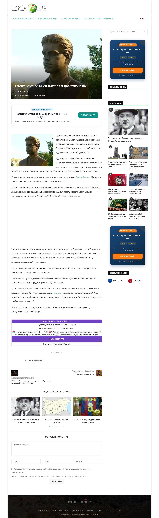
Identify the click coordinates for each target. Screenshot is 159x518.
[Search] (146, 18)
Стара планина (70, 18)
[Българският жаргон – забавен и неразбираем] (56, 406)
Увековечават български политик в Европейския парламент (125, 139)
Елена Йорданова (23, 95)
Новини (108, 18)
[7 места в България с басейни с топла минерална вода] (138, 180)
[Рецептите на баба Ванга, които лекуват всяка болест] (138, 205)
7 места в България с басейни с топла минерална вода (137, 191)
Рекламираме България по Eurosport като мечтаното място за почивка (138, 165)
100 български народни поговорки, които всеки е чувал (117, 216)
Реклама (90, 511)
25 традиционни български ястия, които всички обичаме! (117, 191)
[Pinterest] (143, 18)
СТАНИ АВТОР (77, 511)
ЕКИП (99, 511)
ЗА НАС (108, 511)
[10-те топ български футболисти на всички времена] (87, 406)
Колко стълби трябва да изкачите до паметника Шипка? (117, 164)
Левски (57, 293)
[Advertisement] (56, 224)
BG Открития (92, 18)
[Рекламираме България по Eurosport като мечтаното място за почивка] (138, 153)
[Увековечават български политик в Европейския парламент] (25, 406)
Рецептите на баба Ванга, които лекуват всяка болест (137, 216)
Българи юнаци (47, 18)
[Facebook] (140, 18)
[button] (15, 412)
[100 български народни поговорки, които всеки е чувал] (117, 205)
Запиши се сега (127, 70)
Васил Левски (83, 177)
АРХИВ (118, 511)
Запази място (88, 115)
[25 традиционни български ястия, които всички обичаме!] (117, 180)
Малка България (23, 18)
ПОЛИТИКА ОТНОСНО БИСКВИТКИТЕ (53, 511)
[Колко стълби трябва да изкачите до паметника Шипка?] (117, 153)
